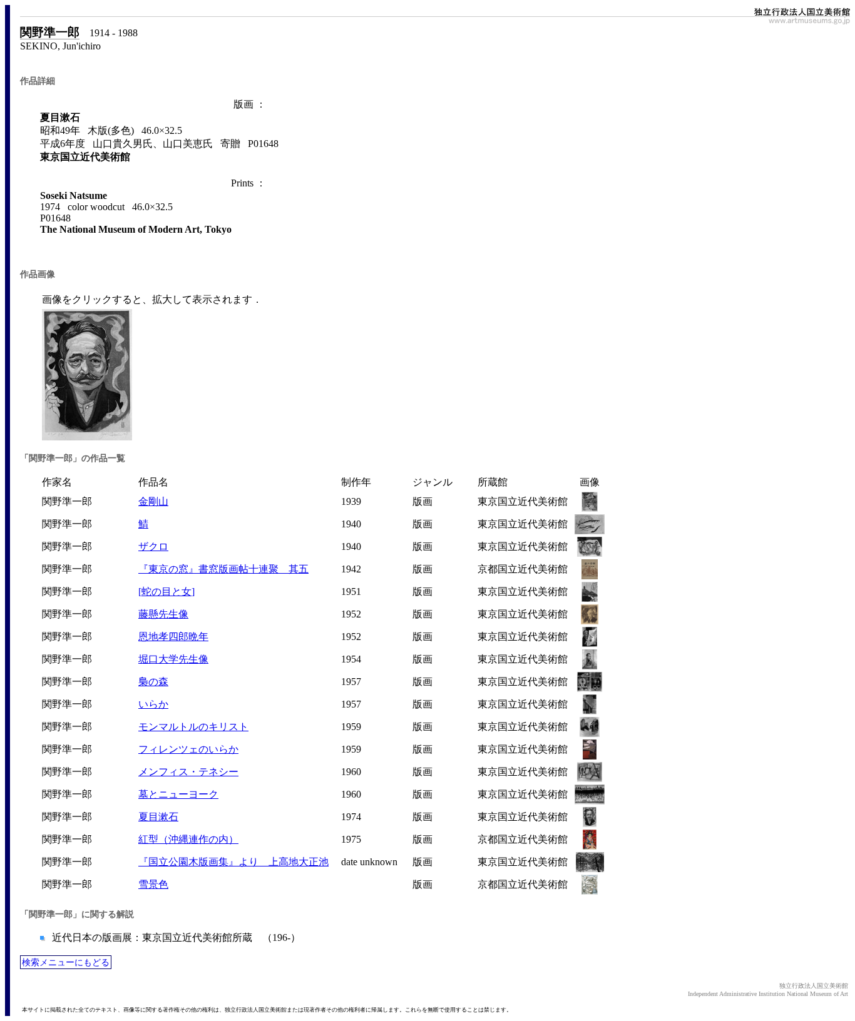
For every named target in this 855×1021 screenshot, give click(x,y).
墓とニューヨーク (178, 794)
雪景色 (153, 884)
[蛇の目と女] (166, 591)
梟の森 (153, 681)
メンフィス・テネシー (188, 771)
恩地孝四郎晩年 (173, 636)
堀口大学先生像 (173, 659)
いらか (153, 704)
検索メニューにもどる (66, 962)
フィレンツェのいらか (188, 749)
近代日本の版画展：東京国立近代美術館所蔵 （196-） (174, 937)
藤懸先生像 (163, 614)
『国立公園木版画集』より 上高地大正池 (233, 861)
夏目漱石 (158, 816)
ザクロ (153, 546)
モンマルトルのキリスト (193, 726)
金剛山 (153, 501)
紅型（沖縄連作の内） (188, 839)
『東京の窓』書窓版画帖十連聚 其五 (223, 569)
